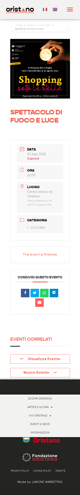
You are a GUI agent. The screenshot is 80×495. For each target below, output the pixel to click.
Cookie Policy (42, 471)
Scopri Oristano (40, 399)
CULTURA (44, 25)
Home (19, 25)
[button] (70, 9)
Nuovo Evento (36, 373)
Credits (60, 471)
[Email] (39, 302)
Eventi (30, 25)
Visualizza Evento (44, 359)
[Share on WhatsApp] (44, 293)
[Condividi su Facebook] (25, 293)
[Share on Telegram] (54, 293)
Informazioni (40, 433)
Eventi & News (40, 424)
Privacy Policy (20, 471)
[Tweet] (35, 293)
